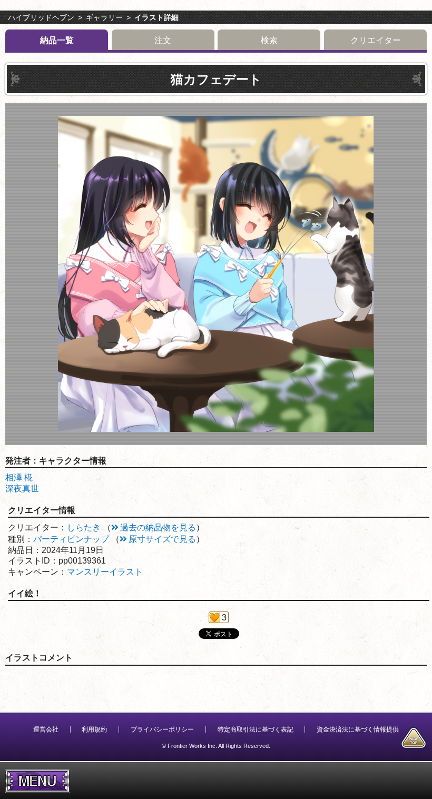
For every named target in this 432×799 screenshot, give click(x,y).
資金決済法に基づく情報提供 (358, 729)
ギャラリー (104, 17)
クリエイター (375, 40)
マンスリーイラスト (105, 571)
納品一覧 (57, 40)
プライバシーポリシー (162, 729)
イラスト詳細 (156, 17)
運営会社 (45, 729)
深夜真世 (22, 488)
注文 (162, 40)
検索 (269, 40)
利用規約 (94, 729)
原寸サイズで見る (162, 539)
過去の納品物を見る (158, 527)
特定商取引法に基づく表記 (255, 729)
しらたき (84, 527)
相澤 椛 (19, 477)
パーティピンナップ (71, 539)
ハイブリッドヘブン (41, 17)
